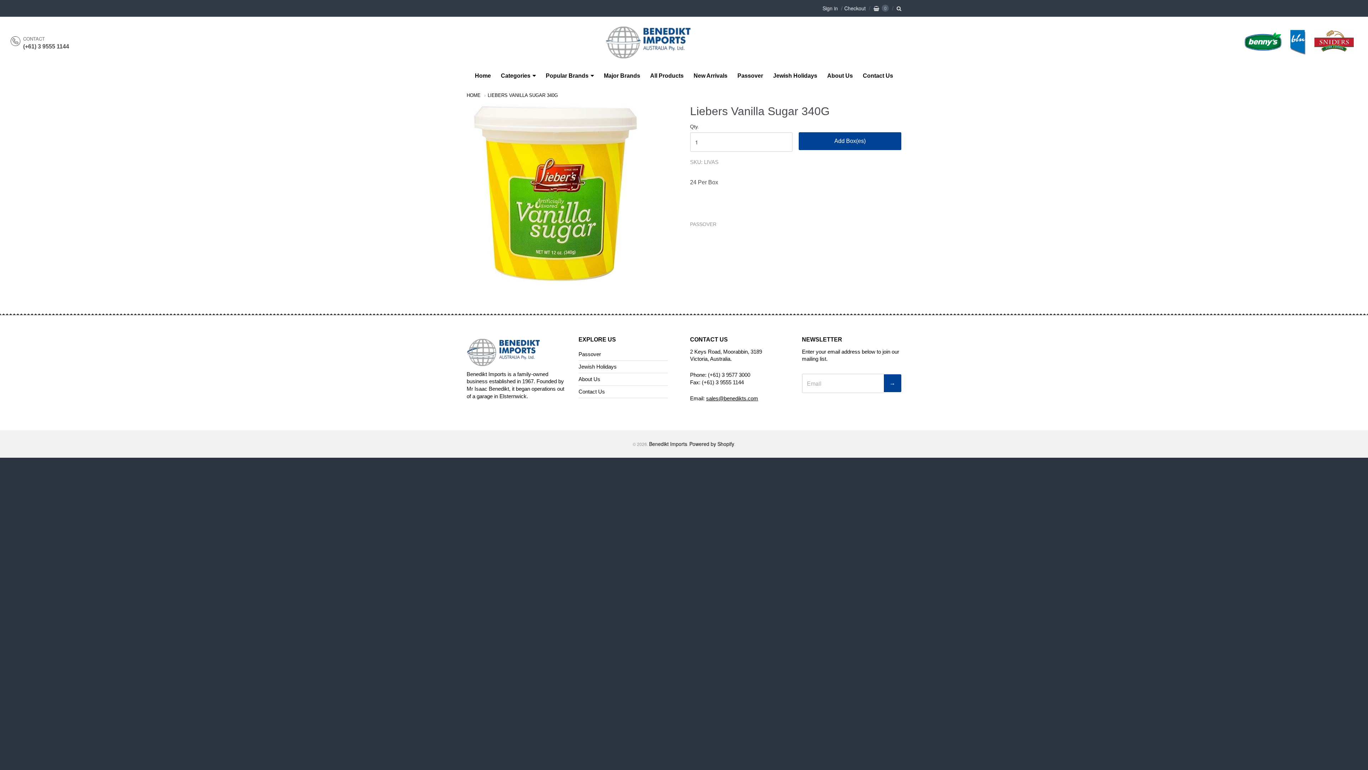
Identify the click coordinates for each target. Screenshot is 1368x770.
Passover (750, 76)
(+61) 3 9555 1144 (46, 46)
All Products (667, 76)
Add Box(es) (850, 141)
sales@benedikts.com (732, 398)
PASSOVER (703, 224)
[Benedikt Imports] (655, 55)
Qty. (694, 126)
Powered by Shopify (711, 443)
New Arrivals (710, 76)
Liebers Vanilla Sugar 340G (523, 95)
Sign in (830, 8)
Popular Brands (567, 76)
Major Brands (622, 76)
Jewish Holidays (795, 76)
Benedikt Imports (668, 443)
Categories (515, 76)
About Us (840, 76)
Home (483, 76)
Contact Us (878, 76)
